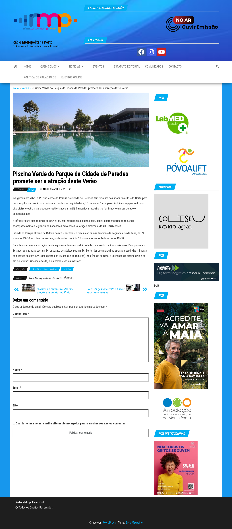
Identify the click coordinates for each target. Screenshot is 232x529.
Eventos (98, 66)
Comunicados (154, 66)
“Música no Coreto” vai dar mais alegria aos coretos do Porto (55, 291)
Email (17, 387)
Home (27, 66)
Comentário (21, 314)
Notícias (74, 66)
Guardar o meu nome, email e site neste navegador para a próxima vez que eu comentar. (71, 423)
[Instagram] (151, 52)
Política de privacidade (40, 77)
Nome (17, 369)
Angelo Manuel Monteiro (57, 189)
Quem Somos (48, 66)
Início (16, 88)
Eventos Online (71, 77)
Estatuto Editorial (126, 66)
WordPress (109, 522)
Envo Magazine (134, 522)
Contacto (175, 66)
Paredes (69, 277)
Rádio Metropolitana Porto (32, 42)
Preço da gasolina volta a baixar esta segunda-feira (105, 291)
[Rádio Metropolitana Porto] (15, 66)
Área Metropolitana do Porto (44, 269)
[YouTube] (161, 52)
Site (15, 405)
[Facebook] (141, 52)
